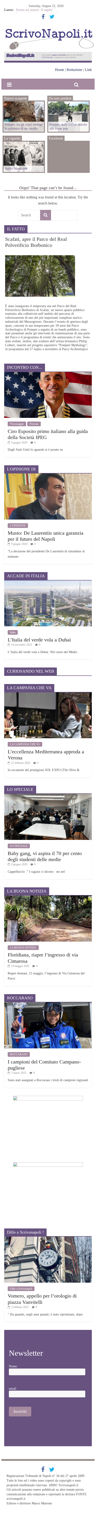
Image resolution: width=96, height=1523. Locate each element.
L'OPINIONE (18, 525)
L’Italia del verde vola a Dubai (39, 640)
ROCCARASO (18, 1054)
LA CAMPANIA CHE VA (25, 744)
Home (59, 70)
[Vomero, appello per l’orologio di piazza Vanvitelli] (48, 1238)
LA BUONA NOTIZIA (23, 947)
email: (13, 1388)
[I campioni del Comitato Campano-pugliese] (48, 1004)
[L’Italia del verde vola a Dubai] (48, 582)
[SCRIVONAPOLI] (49, 30)
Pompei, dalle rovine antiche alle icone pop (68, 126)
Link (88, 70)
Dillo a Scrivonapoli (21, 1288)
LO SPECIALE (18, 846)
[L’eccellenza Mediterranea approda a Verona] (48, 694)
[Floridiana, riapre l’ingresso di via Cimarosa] (48, 897)
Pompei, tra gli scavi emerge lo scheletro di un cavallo (23, 126)
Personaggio (17, 424)
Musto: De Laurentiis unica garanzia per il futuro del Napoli (45, 536)
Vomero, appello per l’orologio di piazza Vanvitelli (42, 1299)
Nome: (13, 1366)
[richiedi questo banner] (48, 54)
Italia (12, 632)
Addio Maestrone (27, 9)
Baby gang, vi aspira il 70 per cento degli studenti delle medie (45, 856)
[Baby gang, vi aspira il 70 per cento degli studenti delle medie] (48, 795)
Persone (34, 424)
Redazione (74, 70)
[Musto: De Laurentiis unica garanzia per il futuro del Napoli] (48, 475)
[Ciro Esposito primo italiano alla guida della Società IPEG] (48, 374)
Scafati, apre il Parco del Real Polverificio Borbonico (36, 242)
